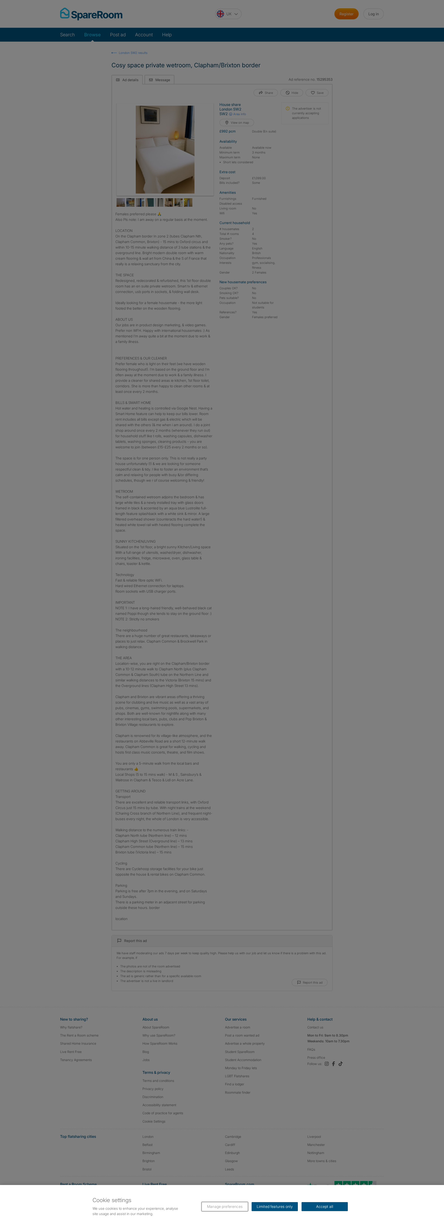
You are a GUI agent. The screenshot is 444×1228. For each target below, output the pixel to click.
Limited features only (275, 1206)
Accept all (324, 1206)
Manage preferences (225, 1206)
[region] (222, 1206)
